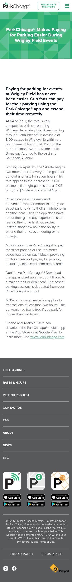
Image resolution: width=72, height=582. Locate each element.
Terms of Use (46, 541)
